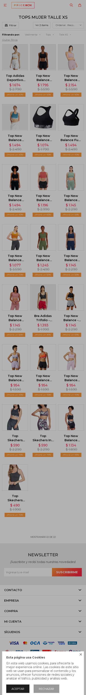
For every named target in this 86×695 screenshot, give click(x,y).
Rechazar (46, 688)
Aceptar (17, 688)
